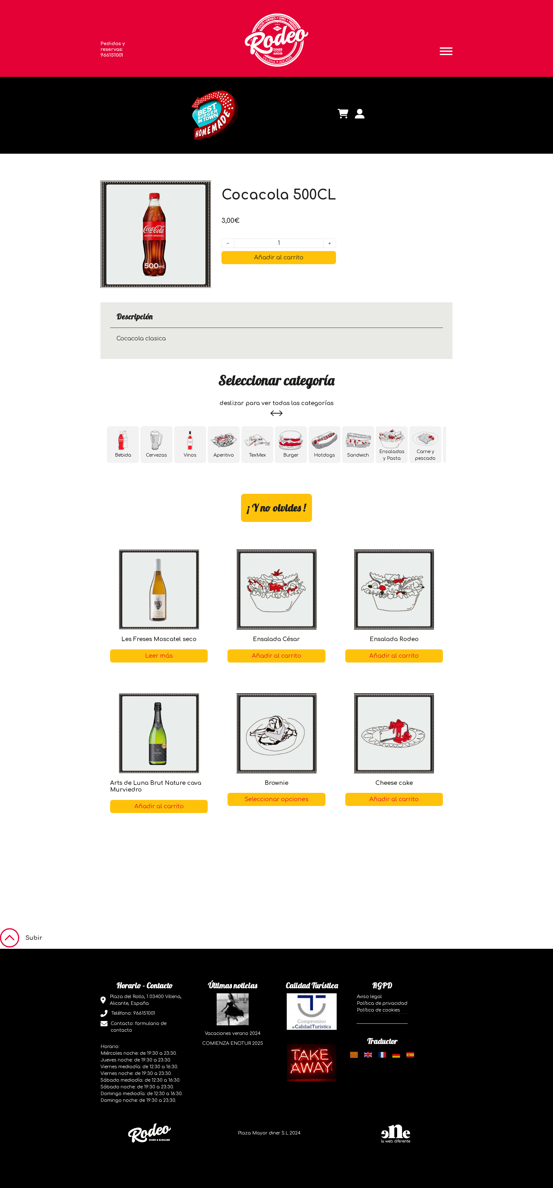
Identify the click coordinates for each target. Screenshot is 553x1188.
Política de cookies (378, 1010)
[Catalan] (354, 1054)
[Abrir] (446, 51)
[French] (382, 1054)
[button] (159, 806)
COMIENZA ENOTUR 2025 (232, 1043)
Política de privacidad (382, 1003)
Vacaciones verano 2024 (232, 1033)
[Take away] (311, 1062)
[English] (368, 1054)
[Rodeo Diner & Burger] (276, 40)
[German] (396, 1054)
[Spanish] (410, 1054)
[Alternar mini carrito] (343, 113)
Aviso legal (369, 996)
